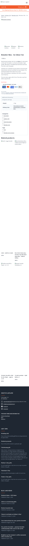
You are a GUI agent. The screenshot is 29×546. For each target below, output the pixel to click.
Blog (2, 417)
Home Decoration (18, 92)
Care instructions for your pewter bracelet (13, 521)
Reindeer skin (23, 92)
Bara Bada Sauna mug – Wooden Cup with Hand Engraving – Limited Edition (21, 255)
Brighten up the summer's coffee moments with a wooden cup (13, 536)
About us (3, 419)
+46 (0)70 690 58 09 (7, 401)
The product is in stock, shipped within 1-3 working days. (19, 107)
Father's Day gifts (6, 477)
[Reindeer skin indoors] (14, 32)
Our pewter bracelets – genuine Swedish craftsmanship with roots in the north (12, 528)
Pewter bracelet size (7, 508)
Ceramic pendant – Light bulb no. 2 (21, 376)
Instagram (5, 409)
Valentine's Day (5, 471)
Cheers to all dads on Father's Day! (11, 514)
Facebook (5, 406)
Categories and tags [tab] (7, 99)
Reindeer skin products (9, 93)
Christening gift (5, 448)
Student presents (6, 441)
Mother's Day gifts (6, 463)
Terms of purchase (5, 416)
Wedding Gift (5, 434)
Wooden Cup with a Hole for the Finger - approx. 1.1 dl (7, 377)
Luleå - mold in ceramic (7, 253)
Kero (4, 93)
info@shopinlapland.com (9, 404)
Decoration (7, 92)
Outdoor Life (12, 92)
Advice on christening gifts (8, 502)
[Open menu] (26, 2)
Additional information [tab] (7, 97)
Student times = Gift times (9, 495)
